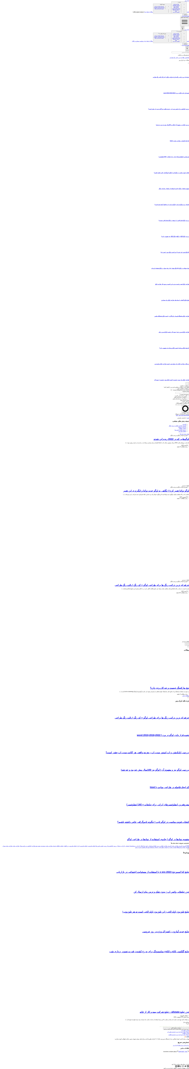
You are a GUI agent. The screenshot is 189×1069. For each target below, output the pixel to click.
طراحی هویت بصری (176, 8)
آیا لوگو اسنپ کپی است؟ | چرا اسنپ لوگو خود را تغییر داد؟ (175, 252)
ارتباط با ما (147, 12)
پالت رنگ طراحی (174, 57)
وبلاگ (151, 12)
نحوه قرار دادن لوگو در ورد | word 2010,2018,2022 (176, 93)
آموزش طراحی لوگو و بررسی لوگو (177, 425)
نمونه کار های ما (160, 36)
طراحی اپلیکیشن (176, 5)
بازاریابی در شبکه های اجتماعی (132, 846)
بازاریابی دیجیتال (182, 427)
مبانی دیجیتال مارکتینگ (155, 847)
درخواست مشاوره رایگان (138, 12)
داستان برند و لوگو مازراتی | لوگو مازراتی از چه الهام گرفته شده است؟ (172, 204)
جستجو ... (185, 14)
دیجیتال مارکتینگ (176, 9)
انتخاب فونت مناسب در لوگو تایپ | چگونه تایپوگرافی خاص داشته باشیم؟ (171, 172)
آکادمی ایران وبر (176, 12)
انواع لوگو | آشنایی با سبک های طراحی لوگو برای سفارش (175, 300)
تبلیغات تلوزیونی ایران (82, 846)
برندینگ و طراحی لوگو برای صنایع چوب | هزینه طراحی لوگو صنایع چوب (171, 364)
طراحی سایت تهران (7, 846)
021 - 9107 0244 (183, 1051)
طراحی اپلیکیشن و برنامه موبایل (27, 846)
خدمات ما (177, 36)
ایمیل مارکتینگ (144, 846)
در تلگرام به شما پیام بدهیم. (180, 397)
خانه (188, 12)
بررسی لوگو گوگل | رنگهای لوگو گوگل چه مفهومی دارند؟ (175, 236)
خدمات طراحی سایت (51, 846)
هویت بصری (141, 847)
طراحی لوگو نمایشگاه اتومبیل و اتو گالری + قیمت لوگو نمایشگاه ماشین (171, 316)
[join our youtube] (178, 1067)
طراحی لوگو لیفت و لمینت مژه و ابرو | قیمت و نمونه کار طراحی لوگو (172, 284)
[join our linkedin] (176, 1067)
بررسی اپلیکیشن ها (112, 846)
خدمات (176, 7)
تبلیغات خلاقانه (182, 428)
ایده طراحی (151, 846)
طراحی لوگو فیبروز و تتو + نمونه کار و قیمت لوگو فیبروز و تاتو (174, 332)
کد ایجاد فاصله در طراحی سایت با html (179, 141)
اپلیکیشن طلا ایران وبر (183, 57)
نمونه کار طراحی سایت (159, 6)
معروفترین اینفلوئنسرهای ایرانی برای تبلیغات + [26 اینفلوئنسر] (174, 156)
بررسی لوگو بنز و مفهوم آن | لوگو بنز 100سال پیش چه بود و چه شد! (172, 125)
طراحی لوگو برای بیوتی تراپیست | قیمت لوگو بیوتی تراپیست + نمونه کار (171, 380)
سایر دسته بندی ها (184, 434)
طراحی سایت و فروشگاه (183, 847)
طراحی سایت (176, 4)
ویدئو (136, 847)
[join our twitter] (185, 1067)
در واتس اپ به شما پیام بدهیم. (180, 398)
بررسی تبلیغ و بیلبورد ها (180, 430)
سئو (176, 10)
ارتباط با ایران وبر (177, 1045)
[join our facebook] (180, 1067)
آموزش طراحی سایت (176, 846)
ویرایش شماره (185, 401)
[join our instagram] (182, 1067)
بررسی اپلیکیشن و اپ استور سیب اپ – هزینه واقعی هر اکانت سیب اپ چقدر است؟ (168, 109)
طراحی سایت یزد (172, 847)
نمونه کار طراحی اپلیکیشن (159, 7)
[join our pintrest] (187, 1067)
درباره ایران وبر (185, 1045)
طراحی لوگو (176, 7)
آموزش (184, 424)
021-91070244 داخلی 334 (182, 415)
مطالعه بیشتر (185, 695)
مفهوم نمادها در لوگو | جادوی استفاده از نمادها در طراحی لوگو (174, 188)
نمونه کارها (159, 6)
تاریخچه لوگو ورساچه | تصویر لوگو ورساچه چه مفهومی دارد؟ (174, 348)
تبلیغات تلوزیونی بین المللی (70, 846)
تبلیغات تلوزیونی (182, 431)
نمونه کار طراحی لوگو (159, 8)
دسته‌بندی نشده (41, 846)
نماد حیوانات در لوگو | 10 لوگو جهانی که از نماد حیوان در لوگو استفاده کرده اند (170, 268)
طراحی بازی (176, 6)
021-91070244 (185, 16)
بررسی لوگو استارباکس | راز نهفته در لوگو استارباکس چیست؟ (174, 220)
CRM (187, 846)
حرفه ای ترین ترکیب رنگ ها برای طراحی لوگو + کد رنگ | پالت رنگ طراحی (171, 77)
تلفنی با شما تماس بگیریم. (181, 395)
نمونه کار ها (147, 847)
